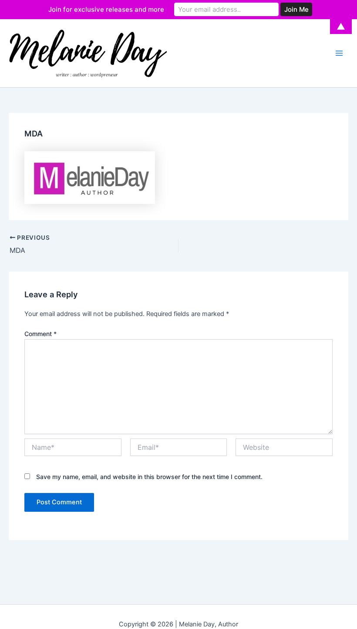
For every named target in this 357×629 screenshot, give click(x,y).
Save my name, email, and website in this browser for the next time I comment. (149, 476)
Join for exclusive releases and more (106, 9)
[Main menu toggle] (339, 53)
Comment (40, 333)
